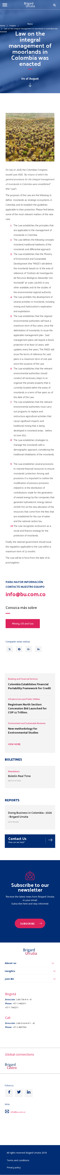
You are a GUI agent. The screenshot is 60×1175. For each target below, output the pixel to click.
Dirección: (10, 999)
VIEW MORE (14, 744)
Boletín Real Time (19, 775)
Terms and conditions (18, 1160)
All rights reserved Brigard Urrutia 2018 (27, 1152)
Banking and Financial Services (23, 679)
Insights (12, 25)
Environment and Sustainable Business (26, 723)
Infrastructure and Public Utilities (24, 699)
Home (2, 25)
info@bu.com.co (18, 1112)
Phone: (8, 1003)
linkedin (29, 1093)
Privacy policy (14, 1167)
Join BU (9, 978)
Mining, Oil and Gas (22, 623)
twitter (19, 1093)
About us (10, 963)
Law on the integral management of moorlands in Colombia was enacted (29, 30)
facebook (9, 1093)
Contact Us (17, 838)
